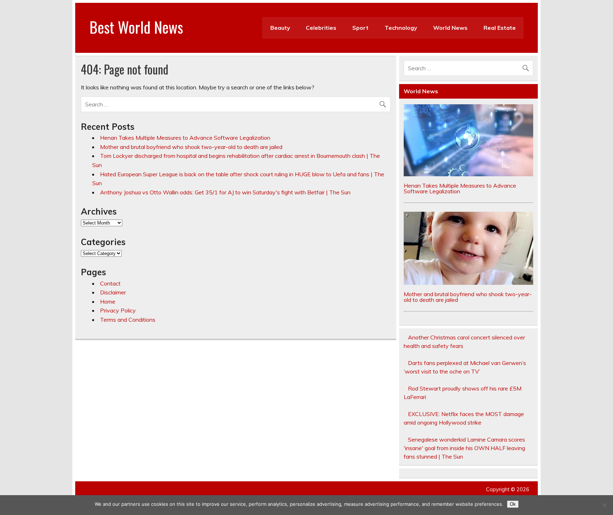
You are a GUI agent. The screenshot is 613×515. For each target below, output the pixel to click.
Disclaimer (113, 292)
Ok (513, 504)
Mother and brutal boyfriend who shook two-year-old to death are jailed (191, 146)
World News (450, 27)
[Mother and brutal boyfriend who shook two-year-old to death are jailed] (469, 282)
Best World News (136, 26)
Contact (110, 283)
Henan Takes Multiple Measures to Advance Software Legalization (185, 137)
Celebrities (321, 27)
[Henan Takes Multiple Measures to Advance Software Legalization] (469, 174)
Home (107, 301)
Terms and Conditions (127, 319)
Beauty (280, 27)
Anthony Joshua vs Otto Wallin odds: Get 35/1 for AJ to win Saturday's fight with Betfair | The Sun (225, 192)
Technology (401, 27)
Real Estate (500, 27)
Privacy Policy (118, 310)
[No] (604, 505)
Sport (360, 27)
